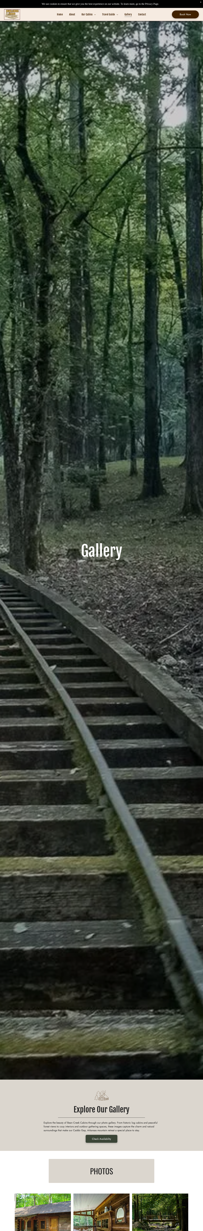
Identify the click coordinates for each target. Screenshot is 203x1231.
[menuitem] (60, 14)
